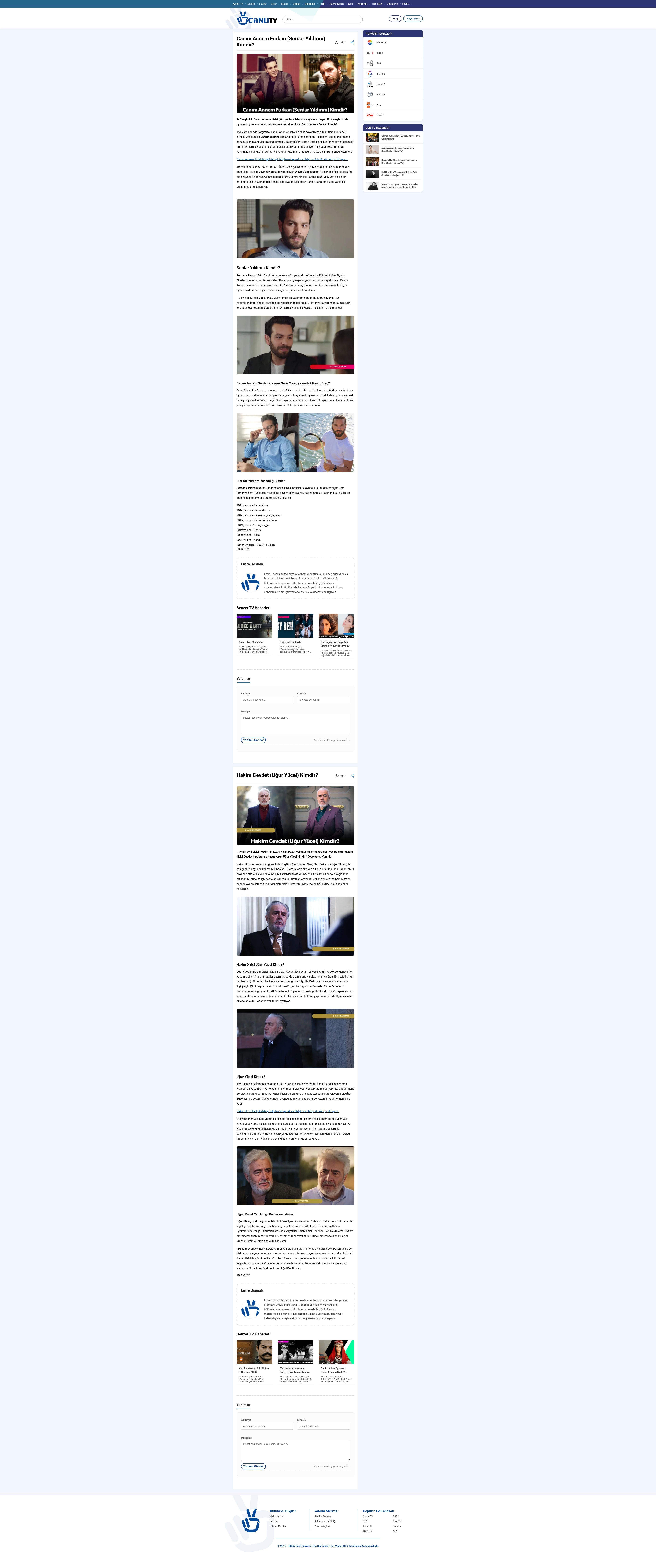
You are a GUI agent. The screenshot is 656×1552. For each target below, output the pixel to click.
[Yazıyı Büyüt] (343, 42)
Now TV (367, 1530)
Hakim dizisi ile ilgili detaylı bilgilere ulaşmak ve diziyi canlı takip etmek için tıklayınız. (288, 1111)
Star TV (397, 1521)
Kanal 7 (397, 1526)
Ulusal (251, 3)
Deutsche (392, 3)
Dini (350, 3)
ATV (395, 1530)
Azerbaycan (337, 3)
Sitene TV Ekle (278, 1526)
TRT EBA (377, 3)
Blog (395, 18)
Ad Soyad (246, 693)
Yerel (322, 3)
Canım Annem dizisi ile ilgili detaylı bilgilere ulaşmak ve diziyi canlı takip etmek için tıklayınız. (292, 159)
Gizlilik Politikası (323, 1516)
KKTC (405, 3)
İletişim (274, 1521)
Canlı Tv (238, 3)
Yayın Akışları (322, 1526)
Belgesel (310, 3)
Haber (262, 3)
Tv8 (365, 1521)
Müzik (284, 3)
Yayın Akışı (413, 18)
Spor (274, 3)
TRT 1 (396, 1516)
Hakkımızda (276, 1516)
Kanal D (367, 1526)
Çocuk (296, 3)
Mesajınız (246, 711)
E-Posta (301, 693)
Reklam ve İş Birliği (325, 1521)
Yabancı (362, 3)
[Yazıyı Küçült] (337, 42)
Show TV (368, 1516)
